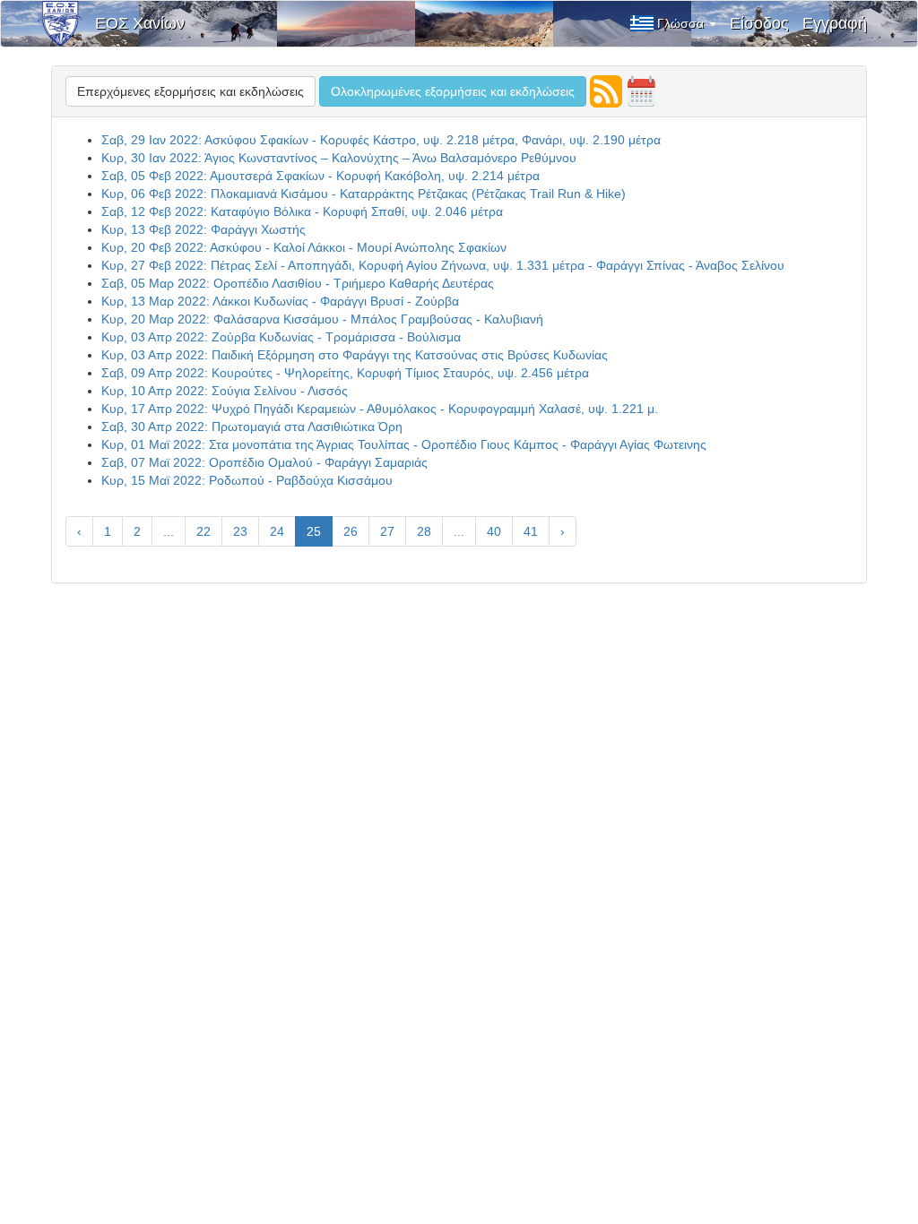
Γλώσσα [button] (682, 23)
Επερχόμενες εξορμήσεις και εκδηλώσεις (190, 91)
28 (424, 531)
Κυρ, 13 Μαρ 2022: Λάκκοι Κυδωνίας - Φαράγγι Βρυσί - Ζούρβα (280, 301)
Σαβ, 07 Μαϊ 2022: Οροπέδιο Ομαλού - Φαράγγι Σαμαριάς (264, 462)
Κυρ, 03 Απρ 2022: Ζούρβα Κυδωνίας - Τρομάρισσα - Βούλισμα (281, 337)
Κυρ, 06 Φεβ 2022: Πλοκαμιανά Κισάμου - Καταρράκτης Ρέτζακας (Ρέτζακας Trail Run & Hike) (363, 193)
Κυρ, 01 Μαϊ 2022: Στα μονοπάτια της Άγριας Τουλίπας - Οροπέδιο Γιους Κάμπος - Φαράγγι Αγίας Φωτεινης (403, 444)
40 (494, 531)
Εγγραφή (834, 23)
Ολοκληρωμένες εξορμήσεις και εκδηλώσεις (453, 91)
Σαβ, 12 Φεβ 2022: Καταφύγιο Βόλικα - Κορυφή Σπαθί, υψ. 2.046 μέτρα (302, 211)
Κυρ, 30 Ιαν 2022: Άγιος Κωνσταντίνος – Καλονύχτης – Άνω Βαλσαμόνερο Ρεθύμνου (338, 158)
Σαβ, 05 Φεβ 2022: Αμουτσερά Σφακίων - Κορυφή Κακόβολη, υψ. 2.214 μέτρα (320, 175)
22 (203, 531)
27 (387, 531)
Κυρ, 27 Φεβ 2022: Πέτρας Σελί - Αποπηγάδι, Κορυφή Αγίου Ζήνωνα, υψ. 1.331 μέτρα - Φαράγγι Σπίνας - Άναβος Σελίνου (442, 265)
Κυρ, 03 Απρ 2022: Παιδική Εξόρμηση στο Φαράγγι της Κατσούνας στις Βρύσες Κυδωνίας (354, 355)
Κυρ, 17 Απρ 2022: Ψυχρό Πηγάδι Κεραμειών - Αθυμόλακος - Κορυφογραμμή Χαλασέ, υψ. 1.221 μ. (379, 408)
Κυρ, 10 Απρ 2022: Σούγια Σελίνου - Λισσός (224, 391)
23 (240, 531)
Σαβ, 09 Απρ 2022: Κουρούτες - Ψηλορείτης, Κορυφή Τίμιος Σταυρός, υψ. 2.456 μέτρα (345, 373)
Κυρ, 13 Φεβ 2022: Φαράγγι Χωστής (203, 229)
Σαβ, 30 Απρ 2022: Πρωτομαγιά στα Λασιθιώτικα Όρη (252, 426)
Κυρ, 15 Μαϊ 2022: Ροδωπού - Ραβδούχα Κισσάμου (247, 480)
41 (531, 531)
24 (277, 531)
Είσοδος (759, 23)
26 (350, 531)
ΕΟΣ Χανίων (140, 23)
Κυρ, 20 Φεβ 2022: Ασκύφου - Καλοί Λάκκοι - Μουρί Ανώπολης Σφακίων (304, 247)
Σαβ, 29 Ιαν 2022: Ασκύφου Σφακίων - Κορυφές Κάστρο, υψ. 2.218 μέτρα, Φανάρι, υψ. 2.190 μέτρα (381, 140)
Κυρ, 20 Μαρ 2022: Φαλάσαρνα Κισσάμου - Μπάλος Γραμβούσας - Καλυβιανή (322, 319)
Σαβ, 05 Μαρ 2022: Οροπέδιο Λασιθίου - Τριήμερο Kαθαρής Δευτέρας (297, 283)
